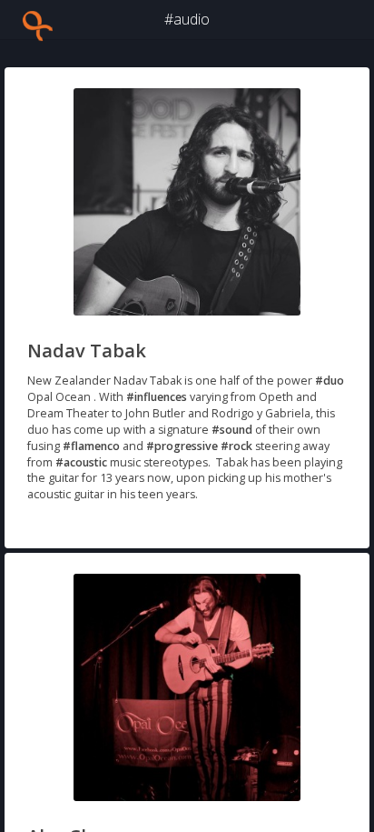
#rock (236, 446)
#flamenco (91, 446)
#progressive (182, 446)
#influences (156, 397)
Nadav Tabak (86, 350)
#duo (329, 380)
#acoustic (81, 462)
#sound (232, 429)
